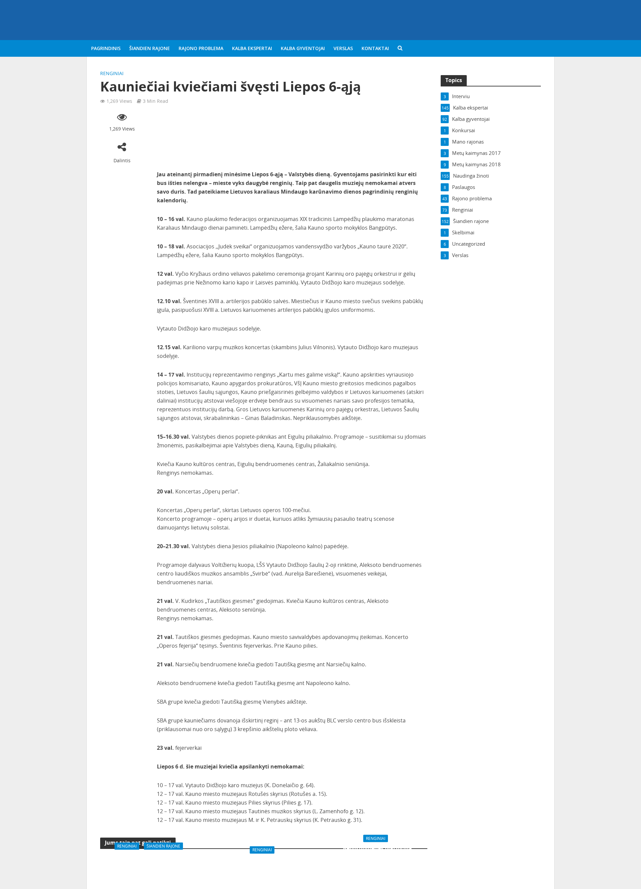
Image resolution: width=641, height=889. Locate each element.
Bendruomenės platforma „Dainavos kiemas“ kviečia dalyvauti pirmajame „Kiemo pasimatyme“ (377, 860)
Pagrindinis (106, 48)
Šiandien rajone (149, 48)
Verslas (343, 48)
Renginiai (112, 73)
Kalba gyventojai (303, 48)
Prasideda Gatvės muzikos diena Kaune (150, 859)
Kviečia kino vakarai (264, 859)
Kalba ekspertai (252, 48)
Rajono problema (201, 48)
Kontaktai (375, 48)
